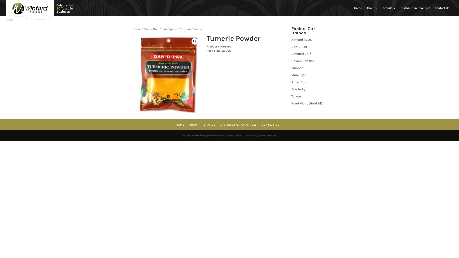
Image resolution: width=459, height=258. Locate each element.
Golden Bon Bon (303, 61)
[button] (194, 41)
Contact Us (442, 8)
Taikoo (296, 96)
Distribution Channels (415, 8)
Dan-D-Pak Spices (165, 29)
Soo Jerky (298, 89)
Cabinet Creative (267, 135)
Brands (387, 8)
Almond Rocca (302, 40)
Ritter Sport (300, 82)
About (370, 8)
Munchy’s (298, 75)
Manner (297, 68)
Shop (146, 29)
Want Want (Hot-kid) (306, 103)
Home (358, 8)
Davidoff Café (301, 54)
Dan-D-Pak (299, 47)
